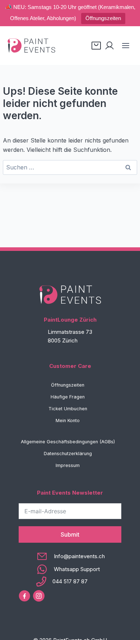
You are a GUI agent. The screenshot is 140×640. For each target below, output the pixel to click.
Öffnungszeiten (103, 18)
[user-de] (109, 46)
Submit (70, 534)
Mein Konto (68, 420)
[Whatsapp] (70, 569)
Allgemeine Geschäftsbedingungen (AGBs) (68, 441)
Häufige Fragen (68, 397)
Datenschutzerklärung (68, 453)
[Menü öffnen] (125, 45)
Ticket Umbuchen (67, 408)
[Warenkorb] (96, 45)
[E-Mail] (70, 556)
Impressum (68, 465)
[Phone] (70, 581)
